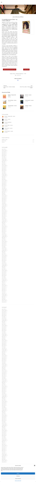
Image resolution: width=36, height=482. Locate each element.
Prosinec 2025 (4, 159)
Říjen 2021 (3, 222)
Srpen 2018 (3, 269)
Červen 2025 (4, 166)
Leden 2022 (3, 218)
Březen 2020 (4, 245)
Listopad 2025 (4, 160)
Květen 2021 (4, 228)
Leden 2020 (3, 247)
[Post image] (4, 96)
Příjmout (18, 473)
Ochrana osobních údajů (18, 480)
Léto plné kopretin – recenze (12, 105)
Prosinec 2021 (4, 379)
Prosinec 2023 (4, 189)
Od (19, 73)
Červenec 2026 (4, 150)
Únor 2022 (3, 217)
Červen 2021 (4, 227)
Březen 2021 (4, 231)
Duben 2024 (4, 184)
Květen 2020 (4, 403)
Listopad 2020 (4, 236)
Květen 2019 (4, 257)
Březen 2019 (4, 260)
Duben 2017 (4, 289)
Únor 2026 (3, 156)
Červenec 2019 (4, 255)
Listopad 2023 (4, 190)
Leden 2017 (3, 293)
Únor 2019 (3, 261)
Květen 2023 (4, 198)
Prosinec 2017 (4, 279)
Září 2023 (3, 193)
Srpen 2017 (3, 284)
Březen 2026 (4, 155)
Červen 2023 (4, 197)
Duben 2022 (4, 214)
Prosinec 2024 (4, 174)
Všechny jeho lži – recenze (29, 100)
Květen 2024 (4, 183)
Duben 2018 (4, 274)
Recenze (14, 73)
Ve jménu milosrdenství (7, 122)
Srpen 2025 (3, 164)
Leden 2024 (3, 188)
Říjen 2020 (3, 237)
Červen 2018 (4, 271)
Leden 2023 (3, 203)
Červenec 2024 (4, 180)
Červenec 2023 (4, 355)
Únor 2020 (3, 246)
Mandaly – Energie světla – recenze (12, 95)
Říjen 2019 (3, 251)
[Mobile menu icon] (1, 2)
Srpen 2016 (3, 299)
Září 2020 (3, 238)
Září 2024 (3, 178)
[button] (34, 465)
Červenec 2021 (4, 226)
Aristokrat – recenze (28, 105)
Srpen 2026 (3, 149)
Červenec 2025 (4, 165)
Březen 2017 (4, 290)
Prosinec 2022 (4, 204)
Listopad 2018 (4, 265)
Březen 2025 (4, 170)
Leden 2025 (3, 173)
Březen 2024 (4, 185)
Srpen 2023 (3, 194)
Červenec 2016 (4, 300)
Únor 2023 (3, 202)
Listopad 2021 (4, 221)
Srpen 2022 (3, 209)
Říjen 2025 (3, 161)
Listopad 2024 (4, 175)
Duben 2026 (4, 154)
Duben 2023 (4, 199)
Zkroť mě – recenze (7, 119)
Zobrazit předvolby (18, 478)
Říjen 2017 (3, 281)
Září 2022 (3, 208)
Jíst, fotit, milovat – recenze (12, 100)
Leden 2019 (3, 262)
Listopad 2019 (4, 250)
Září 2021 (3, 223)
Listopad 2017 (4, 280)
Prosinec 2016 (4, 294)
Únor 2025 (3, 331)
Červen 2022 (4, 212)
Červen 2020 (4, 242)
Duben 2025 (4, 169)
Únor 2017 (3, 451)
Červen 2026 (4, 151)
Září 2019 (3, 252)
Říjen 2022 (3, 207)
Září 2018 (3, 427)
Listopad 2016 (4, 295)
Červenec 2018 (4, 270)
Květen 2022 (4, 213)
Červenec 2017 (4, 285)
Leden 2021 (3, 233)
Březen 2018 (4, 275)
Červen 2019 (4, 256)
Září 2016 (3, 298)
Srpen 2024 (3, 179)
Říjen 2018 (3, 266)
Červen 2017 (4, 286)
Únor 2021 (3, 232)
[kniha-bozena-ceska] (26, 27)
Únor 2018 (3, 276)
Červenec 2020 (4, 241)
